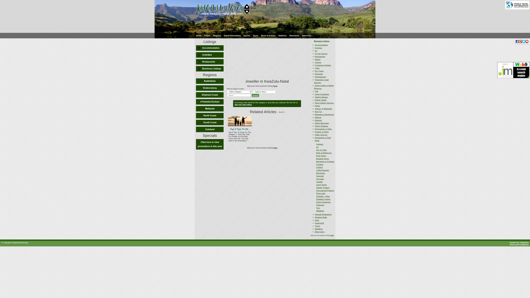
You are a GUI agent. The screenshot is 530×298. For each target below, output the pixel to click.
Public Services (321, 135)
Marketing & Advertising (324, 115)
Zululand (209, 129)
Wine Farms (319, 232)
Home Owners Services (324, 103)
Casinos (318, 62)
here (332, 235)
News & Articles (268, 35)
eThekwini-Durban (209, 102)
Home (198, 35)
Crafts (317, 68)
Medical (318, 117)
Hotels (317, 106)
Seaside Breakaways (323, 214)
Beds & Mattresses (324, 153)
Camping (319, 164)
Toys (318, 208)
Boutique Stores (322, 159)
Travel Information (232, 35)
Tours (255, 35)
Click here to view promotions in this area (210, 144)
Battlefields (210, 81)
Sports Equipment (323, 202)
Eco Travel (319, 71)
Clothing (319, 167)
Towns (207, 35)
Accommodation (211, 48)
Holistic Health (320, 100)
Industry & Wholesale (323, 109)
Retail (317, 141)
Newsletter (294, 35)
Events (247, 35)
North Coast (209, 115)
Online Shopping (321, 126)
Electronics (320, 173)
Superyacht (319, 223)
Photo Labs (320, 193)
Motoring (318, 120)
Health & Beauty (321, 97)
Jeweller (319, 182)
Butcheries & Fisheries (325, 162)
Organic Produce (323, 188)
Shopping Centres (323, 199)
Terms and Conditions (519, 245)
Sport (317, 220)
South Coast (209, 122)
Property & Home (322, 132)
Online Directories (322, 123)
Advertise (306, 35)
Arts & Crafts (321, 150)
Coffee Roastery (322, 170)
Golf (316, 91)
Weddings (320, 211)
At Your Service (321, 54)
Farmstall (320, 176)
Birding (317, 59)
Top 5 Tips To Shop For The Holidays (250, 129)
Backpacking (320, 57)
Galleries (282, 35)
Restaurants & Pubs (323, 138)
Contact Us (514, 243)
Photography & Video (323, 129)
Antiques (319, 144)
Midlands (210, 108)
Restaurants (208, 62)
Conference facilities (323, 65)
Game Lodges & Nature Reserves (324, 87)
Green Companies (322, 94)
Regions (217, 35)
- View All (280, 112)
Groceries (320, 179)
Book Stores (321, 156)
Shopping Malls (321, 217)
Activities (207, 55)
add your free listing (243, 105)
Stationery (320, 205)
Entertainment (320, 77)
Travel (317, 226)
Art (316, 51)
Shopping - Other (323, 196)
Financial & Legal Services (321, 81)
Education (319, 74)
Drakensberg (210, 88)
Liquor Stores (321, 185)
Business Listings (211, 68)
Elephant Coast (210, 95)
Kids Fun (318, 112)
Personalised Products (325, 191)
